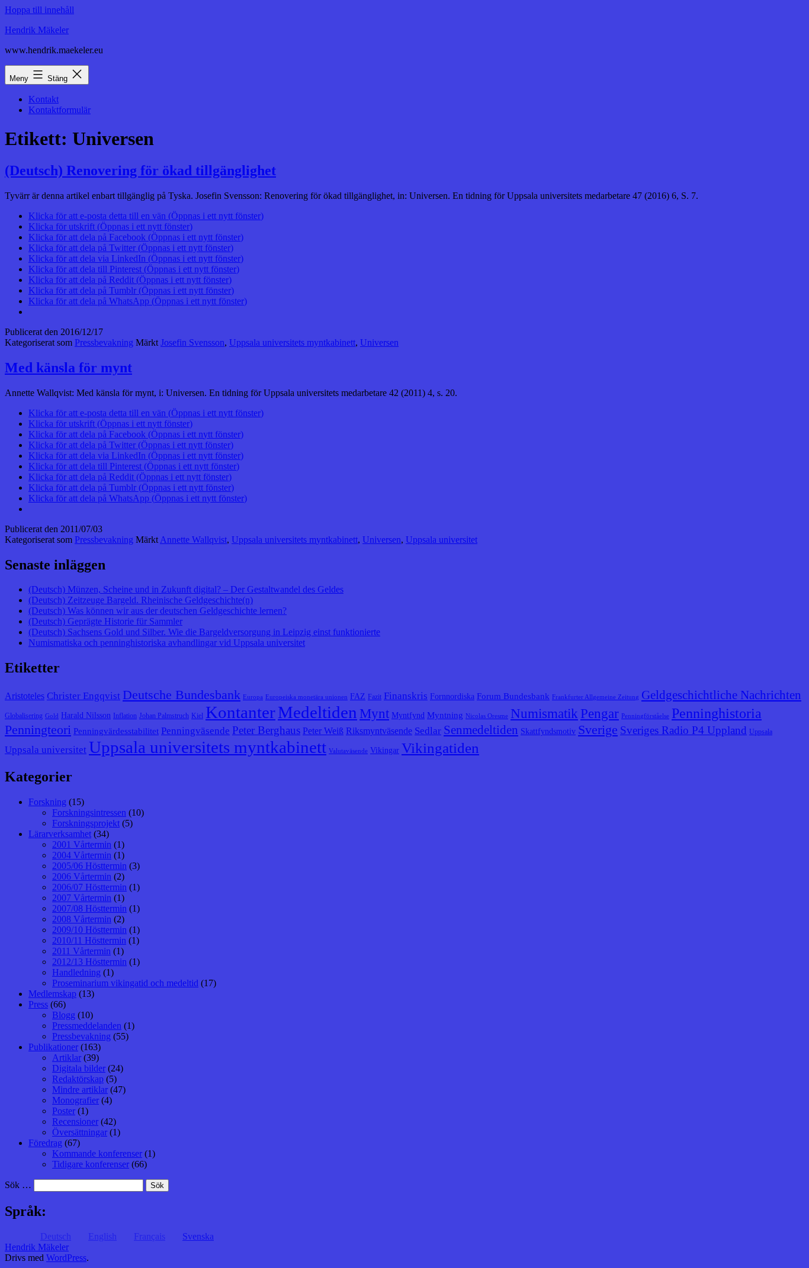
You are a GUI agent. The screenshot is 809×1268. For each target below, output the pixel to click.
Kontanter (240, 712)
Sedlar (428, 730)
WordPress (66, 1258)
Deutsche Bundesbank (181, 695)
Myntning (445, 715)
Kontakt (43, 99)
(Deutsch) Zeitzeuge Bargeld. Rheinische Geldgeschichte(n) (140, 600)
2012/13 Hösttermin (89, 962)
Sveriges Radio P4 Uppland (683, 730)
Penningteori (38, 729)
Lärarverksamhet (59, 834)
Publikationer (53, 1047)
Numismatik (544, 713)
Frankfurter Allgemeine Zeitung (595, 697)
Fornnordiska (452, 696)
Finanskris (406, 695)
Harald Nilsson (86, 715)
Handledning (76, 972)
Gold (52, 716)
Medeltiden (317, 712)
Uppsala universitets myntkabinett (292, 342)
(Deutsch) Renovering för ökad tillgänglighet (140, 170)
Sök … (18, 1185)
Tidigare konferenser (90, 1164)
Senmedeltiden (481, 730)
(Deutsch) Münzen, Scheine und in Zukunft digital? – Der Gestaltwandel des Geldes (185, 589)
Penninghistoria (717, 713)
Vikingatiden (440, 747)
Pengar (599, 713)
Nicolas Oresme (487, 716)
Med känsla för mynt (68, 367)
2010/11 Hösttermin (89, 940)
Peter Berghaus (266, 730)
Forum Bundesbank (513, 696)
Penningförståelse (645, 716)
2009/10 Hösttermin (89, 930)
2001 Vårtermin (81, 844)
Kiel (197, 716)
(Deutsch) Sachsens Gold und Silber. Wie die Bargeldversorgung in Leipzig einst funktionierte (204, 632)
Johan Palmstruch (164, 716)
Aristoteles (24, 696)
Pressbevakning (104, 342)
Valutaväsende (348, 751)
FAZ (357, 696)
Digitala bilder (78, 1068)
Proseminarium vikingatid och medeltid (125, 983)
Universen (379, 342)
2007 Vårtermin (81, 898)
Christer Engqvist (83, 695)
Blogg (63, 1015)
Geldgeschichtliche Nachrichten (721, 695)
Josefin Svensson (192, 342)
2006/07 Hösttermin (89, 887)
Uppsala (760, 732)
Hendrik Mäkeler (37, 30)
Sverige (598, 730)
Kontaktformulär (59, 110)
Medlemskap (52, 994)
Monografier (75, 1100)
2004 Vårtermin (81, 855)
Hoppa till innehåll (39, 10)
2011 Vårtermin (81, 951)
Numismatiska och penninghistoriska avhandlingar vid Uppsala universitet (166, 643)
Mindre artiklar (80, 1089)
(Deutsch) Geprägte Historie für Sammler (105, 621)
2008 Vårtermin (81, 919)
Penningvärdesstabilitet (116, 731)
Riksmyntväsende (379, 731)
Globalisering (24, 716)
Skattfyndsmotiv (548, 731)
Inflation (125, 716)
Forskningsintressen (89, 812)
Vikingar (384, 750)
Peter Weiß (323, 731)
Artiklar (66, 1058)
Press (38, 1004)
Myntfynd (408, 715)
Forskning (47, 802)
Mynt (374, 713)
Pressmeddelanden (86, 1026)
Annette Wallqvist (193, 540)
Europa (253, 697)
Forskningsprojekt (86, 823)
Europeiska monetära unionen (306, 697)
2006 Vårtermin (81, 876)
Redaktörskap (78, 1079)
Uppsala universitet (441, 540)
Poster (63, 1111)
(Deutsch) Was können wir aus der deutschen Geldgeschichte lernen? (157, 611)
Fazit (374, 697)
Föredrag (45, 1143)
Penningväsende (195, 730)
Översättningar (79, 1132)
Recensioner (75, 1121)
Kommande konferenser (97, 1153)
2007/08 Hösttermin (89, 908)
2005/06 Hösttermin (89, 866)
